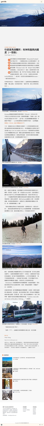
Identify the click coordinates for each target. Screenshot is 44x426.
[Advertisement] (22, 35)
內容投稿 (34, 412)
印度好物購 (25, 408)
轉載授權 (34, 413)
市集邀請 (24, 411)
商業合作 (34, 411)
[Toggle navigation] (41, 2)
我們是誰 (34, 408)
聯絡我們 (34, 409)
